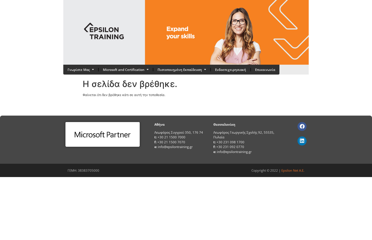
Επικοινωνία (265, 69)
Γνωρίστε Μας (79, 69)
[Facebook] (302, 126)
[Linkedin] (302, 140)
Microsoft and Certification (123, 69)
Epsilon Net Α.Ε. (292, 170)
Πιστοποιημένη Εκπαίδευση (180, 69)
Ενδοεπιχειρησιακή (230, 69)
